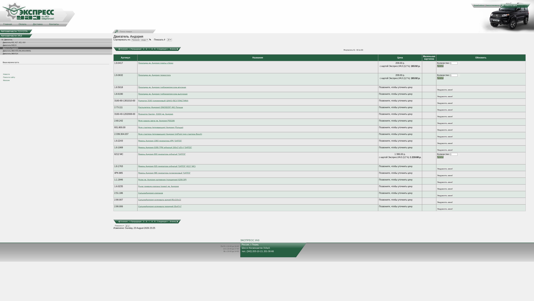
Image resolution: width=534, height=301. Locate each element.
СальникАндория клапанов (150, 193)
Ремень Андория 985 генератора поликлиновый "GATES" (164, 173)
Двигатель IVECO (8, 45)
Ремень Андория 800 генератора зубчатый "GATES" (162, 154)
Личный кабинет (479, 5)
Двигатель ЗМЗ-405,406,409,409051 (15, 51)
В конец (173, 49)
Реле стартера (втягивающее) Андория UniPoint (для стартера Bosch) (170, 134)
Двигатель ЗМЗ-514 (9, 54)
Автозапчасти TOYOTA (14, 31)
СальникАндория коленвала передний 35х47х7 (159, 206)
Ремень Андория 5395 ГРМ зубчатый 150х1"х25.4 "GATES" (165, 147)
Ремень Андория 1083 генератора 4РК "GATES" (160, 141)
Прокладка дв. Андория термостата (154, 75)
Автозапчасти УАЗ (11, 35)
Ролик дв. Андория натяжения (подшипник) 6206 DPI (162, 180)
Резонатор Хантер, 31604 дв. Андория (155, 114)
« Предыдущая (135, 49)
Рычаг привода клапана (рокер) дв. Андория (158, 186)
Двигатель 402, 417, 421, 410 (12, 42)
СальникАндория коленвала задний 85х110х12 (159, 200)
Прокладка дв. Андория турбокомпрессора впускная (162, 87)
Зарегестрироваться (493, 5)
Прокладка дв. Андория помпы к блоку (155, 63)
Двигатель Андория (9, 48)
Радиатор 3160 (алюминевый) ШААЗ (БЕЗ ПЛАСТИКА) (163, 100)
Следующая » (162, 49)
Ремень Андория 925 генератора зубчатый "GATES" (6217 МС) (167, 166)
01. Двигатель (6, 40)
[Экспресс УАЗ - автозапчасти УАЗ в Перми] (37, 14)
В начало (124, 49)
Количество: (443, 63)
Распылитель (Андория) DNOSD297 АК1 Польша (160, 107)
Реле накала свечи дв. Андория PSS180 (156, 121)
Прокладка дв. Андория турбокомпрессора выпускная (162, 94)
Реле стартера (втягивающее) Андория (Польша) (160, 127)
